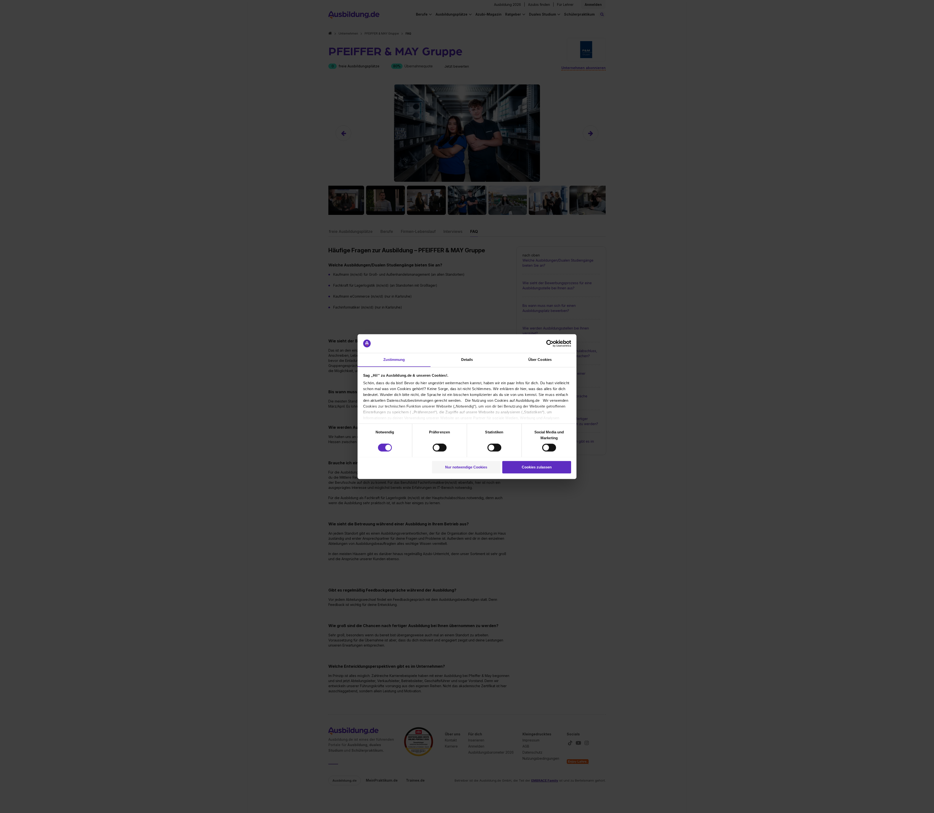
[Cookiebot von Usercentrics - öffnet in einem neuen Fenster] (550, 343)
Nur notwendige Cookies (466, 467)
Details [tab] (467, 359)
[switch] (440, 447)
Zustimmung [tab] (394, 359)
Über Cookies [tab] (540, 359)
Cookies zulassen (537, 467)
